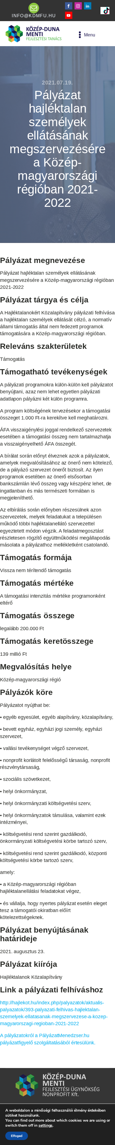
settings (45, 1125)
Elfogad (16, 1136)
